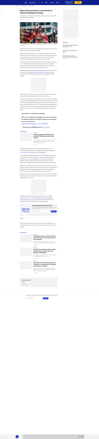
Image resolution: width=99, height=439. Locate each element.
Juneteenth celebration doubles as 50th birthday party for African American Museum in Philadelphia (44, 250)
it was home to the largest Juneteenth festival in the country (40, 72)
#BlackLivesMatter (27, 123)
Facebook (25, 218)
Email (29, 218)
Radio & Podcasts (32, 2)
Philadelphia (23, 5)
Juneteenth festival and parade (38, 70)
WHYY (18, 2)
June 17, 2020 (45, 127)
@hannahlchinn (25, 284)
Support (57, 2)
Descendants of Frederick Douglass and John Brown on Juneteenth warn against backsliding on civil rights (44, 264)
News (26, 2)
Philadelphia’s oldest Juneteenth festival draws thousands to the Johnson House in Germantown (44, 237)
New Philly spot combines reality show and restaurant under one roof (70, 45)
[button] (17, 436)
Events (46, 2)
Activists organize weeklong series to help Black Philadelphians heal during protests (43, 136)
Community (18, 5)
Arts (42, 2)
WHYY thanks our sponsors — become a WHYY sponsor (37, 91)
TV (38, 2)
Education (52, 2)
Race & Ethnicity (31, 5)
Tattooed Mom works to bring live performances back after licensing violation (70, 56)
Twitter (27, 218)
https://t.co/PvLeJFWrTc (40, 123)
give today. (22, 227)
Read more (23, 282)
